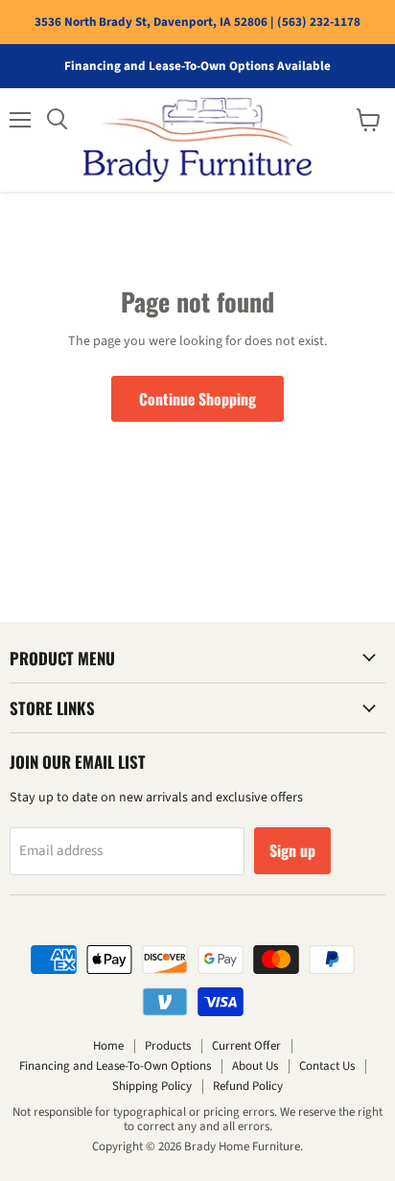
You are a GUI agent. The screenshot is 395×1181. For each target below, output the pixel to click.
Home (108, 1045)
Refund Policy (248, 1086)
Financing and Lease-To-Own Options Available (197, 66)
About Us (255, 1066)
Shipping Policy (152, 1086)
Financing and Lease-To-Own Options (115, 1066)
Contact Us (327, 1066)
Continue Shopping (197, 398)
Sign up (292, 850)
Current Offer (246, 1045)
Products (168, 1045)
